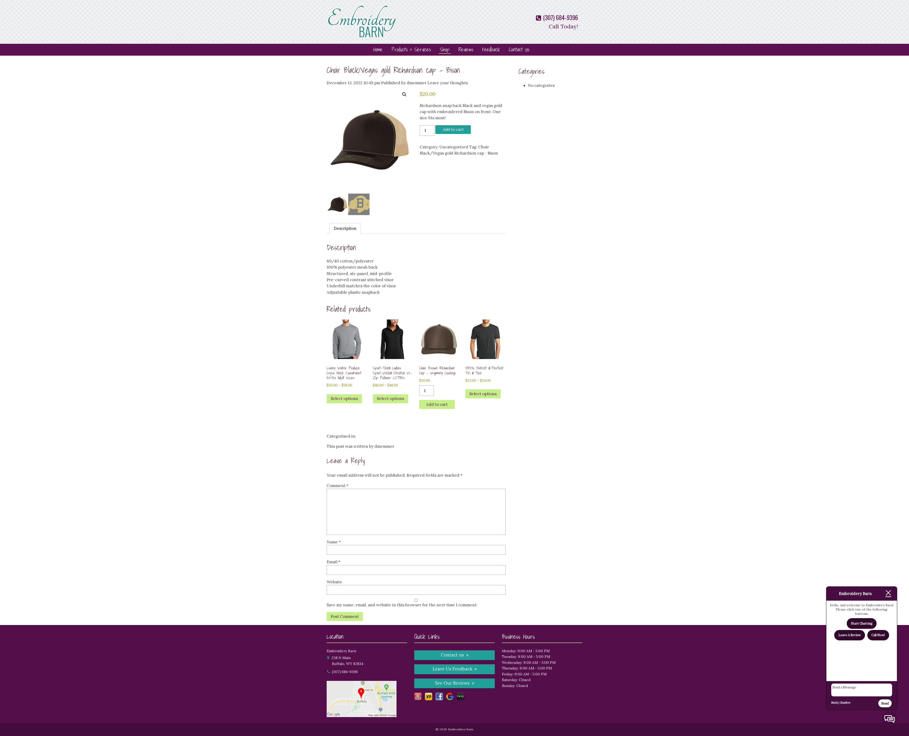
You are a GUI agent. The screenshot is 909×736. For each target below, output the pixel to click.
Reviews (466, 49)
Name (334, 542)
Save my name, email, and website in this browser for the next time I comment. (402, 604)
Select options (344, 398)
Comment (338, 485)
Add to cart (453, 129)
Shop (445, 49)
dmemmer (417, 82)
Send (885, 703)
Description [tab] (345, 228)
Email (333, 561)
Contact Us (519, 49)
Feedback (491, 49)
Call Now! (878, 635)
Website (334, 582)
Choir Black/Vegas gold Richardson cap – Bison (393, 70)
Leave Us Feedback (452, 669)
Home (378, 49)
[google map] (362, 714)
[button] (404, 94)
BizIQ (835, 702)
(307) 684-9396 (560, 17)
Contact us (452, 655)
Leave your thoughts (448, 82)
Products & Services (411, 49)
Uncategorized (453, 147)
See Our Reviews (452, 683)
